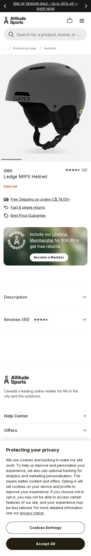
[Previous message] (5, 6)
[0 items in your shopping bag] (70, 21)
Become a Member (49, 257)
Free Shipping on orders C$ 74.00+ (40, 199)
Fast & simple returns (28, 207)
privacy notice (32, 513)
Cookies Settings (45, 527)
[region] (45, 498)
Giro (8, 171)
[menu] (82, 21)
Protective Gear (25, 48)
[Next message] (86, 6)
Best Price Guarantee (28, 215)
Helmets (50, 48)
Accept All (45, 544)
